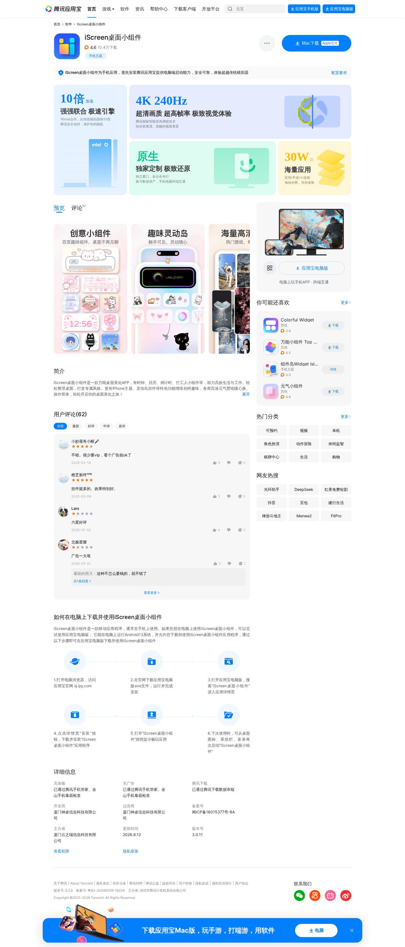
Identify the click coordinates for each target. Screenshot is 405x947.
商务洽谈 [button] (119, 883)
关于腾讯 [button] (60, 883)
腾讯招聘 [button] (135, 883)
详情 (333, 369)
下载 (335, 325)
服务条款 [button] (102, 883)
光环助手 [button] (271, 489)
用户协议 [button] (241, 883)
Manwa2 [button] (304, 515)
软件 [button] (68, 24)
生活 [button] (304, 456)
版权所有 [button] (168, 883)
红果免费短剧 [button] (336, 489)
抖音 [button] (272, 502)
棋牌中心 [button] (271, 456)
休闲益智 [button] (336, 443)
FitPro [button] (336, 515)
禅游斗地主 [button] (271, 515)
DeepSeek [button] (304, 489)
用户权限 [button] (185, 883)
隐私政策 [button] (130, 851)
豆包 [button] (304, 502)
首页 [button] (57, 24)
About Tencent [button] (81, 883)
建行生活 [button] (336, 502)
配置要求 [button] (339, 72)
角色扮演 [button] (271, 443)
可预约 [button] (271, 430)
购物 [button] (336, 456)
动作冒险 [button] (304, 443)
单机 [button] (336, 430)
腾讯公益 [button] (152, 883)
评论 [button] (76, 207)
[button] (63, 9)
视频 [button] (304, 430)
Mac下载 (320, 43)
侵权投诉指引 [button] (222, 883)
